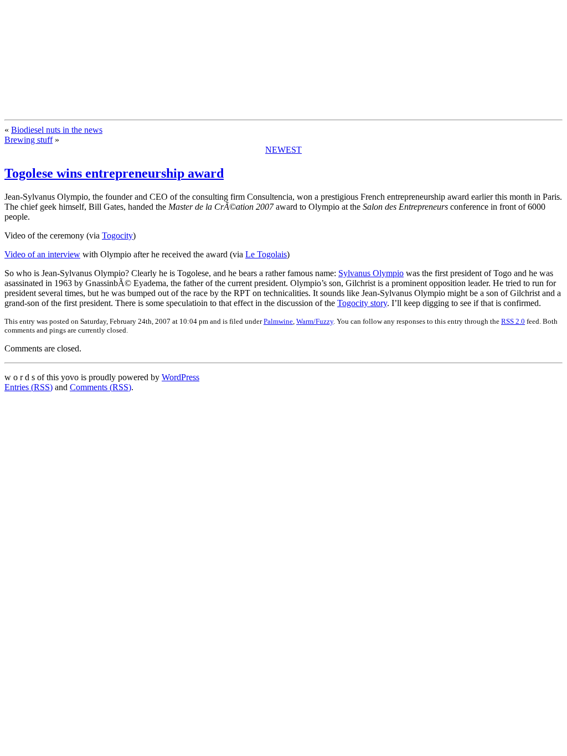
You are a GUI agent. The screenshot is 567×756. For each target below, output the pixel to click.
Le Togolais (266, 254)
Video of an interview (42, 254)
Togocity (117, 235)
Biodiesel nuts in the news (56, 129)
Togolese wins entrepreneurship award (114, 173)
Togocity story (362, 303)
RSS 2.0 (513, 321)
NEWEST (283, 149)
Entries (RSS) (28, 387)
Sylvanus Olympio (371, 273)
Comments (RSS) (100, 387)
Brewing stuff (28, 139)
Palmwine (278, 321)
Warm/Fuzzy (314, 321)
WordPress (180, 377)
